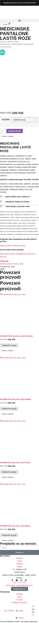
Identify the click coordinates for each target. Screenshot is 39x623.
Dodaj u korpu (14, 131)
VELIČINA (6, 119)
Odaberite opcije (9, 345)
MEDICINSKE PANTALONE (11, 264)
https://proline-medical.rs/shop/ (12, 246)
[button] (19, 20)
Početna (3, 42)
